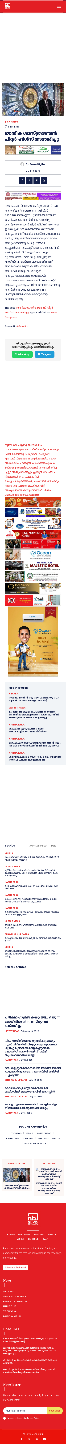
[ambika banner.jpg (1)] (33, 534)
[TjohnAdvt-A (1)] (33, 544)
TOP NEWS (11, 122)
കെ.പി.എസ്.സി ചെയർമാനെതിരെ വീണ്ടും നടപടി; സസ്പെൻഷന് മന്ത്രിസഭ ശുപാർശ (35, 744)
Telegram (46, 354)
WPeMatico (22, 326)
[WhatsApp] (44, 180)
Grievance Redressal (15, 1267)
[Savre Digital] (23, 164)
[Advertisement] (33, 47)
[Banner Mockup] (33, 523)
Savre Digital (37, 164)
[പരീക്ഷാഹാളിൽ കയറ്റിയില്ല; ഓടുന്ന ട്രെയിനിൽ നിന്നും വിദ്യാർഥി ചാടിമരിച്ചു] (33, 992)
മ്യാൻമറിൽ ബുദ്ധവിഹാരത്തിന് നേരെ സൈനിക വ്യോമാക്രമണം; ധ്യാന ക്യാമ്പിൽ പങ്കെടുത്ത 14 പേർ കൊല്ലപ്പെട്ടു (34, 714)
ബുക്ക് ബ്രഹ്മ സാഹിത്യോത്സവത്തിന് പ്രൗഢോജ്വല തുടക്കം (31, 926)
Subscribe (54, 1410)
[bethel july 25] (33, 195)
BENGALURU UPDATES (17, 934)
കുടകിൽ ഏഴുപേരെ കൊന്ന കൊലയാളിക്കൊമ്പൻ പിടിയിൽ (28, 730)
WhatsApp (23, 354)
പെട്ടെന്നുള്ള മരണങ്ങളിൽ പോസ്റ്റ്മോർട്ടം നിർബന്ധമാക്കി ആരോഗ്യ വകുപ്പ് (31, 1106)
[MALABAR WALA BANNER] (33, 502)
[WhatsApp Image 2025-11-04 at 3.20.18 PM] (33, 642)
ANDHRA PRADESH (38, 845)
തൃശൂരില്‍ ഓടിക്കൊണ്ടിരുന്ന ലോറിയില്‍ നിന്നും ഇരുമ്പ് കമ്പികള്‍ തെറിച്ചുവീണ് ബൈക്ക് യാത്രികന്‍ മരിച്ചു (31, 953)
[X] (29, 180)
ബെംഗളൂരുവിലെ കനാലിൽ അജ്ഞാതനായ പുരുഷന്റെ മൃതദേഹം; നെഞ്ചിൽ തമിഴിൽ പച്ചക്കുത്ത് (33, 1071)
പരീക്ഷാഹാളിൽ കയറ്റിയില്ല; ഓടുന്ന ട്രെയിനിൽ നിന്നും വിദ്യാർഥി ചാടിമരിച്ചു (33, 1021)
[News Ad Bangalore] (33, 153)
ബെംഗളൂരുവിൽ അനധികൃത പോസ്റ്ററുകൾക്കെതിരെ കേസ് (33, 940)
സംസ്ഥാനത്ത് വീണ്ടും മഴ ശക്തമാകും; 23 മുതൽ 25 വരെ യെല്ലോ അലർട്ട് (34, 699)
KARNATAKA (17, 724)
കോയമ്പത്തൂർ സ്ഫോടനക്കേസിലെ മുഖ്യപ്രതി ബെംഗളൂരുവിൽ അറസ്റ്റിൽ (30, 1089)
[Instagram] (29, 1439)
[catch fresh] (33, 512)
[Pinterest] (36, 180)
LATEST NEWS (17, 707)
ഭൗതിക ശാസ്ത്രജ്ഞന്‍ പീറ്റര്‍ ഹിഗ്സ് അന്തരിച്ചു (16, 1186)
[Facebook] (22, 180)
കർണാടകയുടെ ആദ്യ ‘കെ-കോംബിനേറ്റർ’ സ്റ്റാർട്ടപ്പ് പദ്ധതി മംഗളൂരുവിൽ (35, 758)
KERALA (13, 693)
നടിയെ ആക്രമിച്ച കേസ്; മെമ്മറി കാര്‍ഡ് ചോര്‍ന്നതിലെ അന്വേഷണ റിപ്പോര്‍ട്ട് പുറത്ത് (49, 1188)
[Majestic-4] (33, 565)
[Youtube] (44, 1439)
